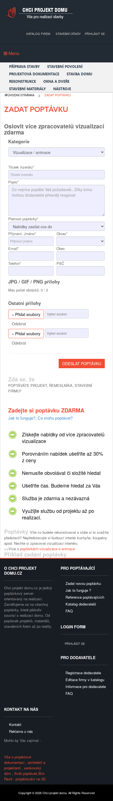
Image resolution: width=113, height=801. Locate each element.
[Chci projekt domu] (39, 13)
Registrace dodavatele (83, 672)
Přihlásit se (95, 33)
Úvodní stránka (21, 95)
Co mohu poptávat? (55, 418)
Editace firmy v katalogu (85, 679)
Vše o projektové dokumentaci (17, 759)
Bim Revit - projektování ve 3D (25, 776)
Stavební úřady (68, 33)
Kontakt (15, 724)
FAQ (69, 610)
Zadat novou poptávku (83, 583)
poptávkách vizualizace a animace (47, 548)
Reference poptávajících (85, 597)
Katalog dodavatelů (81, 604)
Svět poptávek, (26, 773)
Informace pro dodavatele (86, 686)
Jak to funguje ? (78, 590)
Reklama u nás (21, 731)
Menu (13, 53)
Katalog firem (38, 33)
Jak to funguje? (21, 418)
